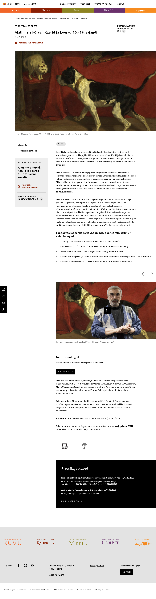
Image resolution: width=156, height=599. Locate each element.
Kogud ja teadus (103, 4)
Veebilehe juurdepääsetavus (15, 590)
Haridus (120, 4)
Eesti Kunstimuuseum (24, 18)
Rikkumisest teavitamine (64, 590)
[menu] (151, 4)
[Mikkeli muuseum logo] (78, 10)
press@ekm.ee (97, 565)
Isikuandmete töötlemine (40, 590)
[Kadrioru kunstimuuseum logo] (46, 10)
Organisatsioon (68, 4)
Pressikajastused (28, 150)
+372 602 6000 (56, 575)
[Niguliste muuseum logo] (109, 10)
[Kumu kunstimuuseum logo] (15, 10)
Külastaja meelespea (102, 590)
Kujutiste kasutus (84, 590)
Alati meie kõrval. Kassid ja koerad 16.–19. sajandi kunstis (61, 18)
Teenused (86, 4)
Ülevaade (22, 145)
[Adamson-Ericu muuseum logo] (140, 10)
